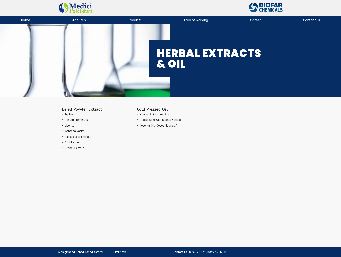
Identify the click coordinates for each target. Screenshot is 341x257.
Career (255, 20)
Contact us (311, 20)
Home (25, 20)
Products (135, 20)
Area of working (196, 20)
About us (79, 20)
